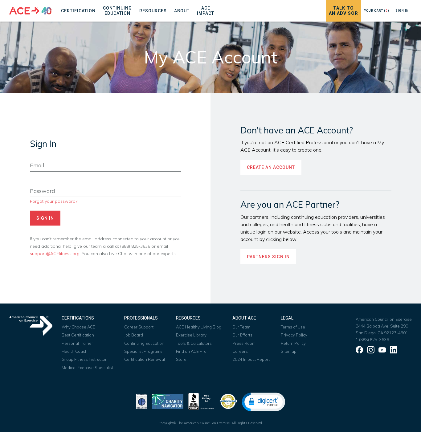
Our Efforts (242, 334)
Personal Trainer (77, 343)
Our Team (241, 326)
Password (39, 181)
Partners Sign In (268, 256)
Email (35, 156)
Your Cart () (376, 10)
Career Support (138, 326)
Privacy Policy (294, 334)
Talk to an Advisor (343, 11)
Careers (240, 351)
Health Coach (75, 351)
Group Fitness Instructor (84, 359)
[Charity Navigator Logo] (167, 400)
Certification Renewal (144, 359)
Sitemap (288, 351)
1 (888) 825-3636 (372, 339)
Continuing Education (144, 343)
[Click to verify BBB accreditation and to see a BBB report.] (201, 400)
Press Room (243, 343)
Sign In (402, 10)
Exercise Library (191, 334)
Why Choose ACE (78, 326)
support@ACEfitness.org (55, 253)
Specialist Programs (143, 351)
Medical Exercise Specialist (87, 367)
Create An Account (271, 167)
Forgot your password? (53, 201)
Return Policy (293, 343)
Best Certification (78, 334)
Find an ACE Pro (191, 351)
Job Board (133, 334)
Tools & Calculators (194, 343)
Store (181, 359)
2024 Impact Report (251, 359)
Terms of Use (293, 326)
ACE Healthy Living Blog (198, 326)
